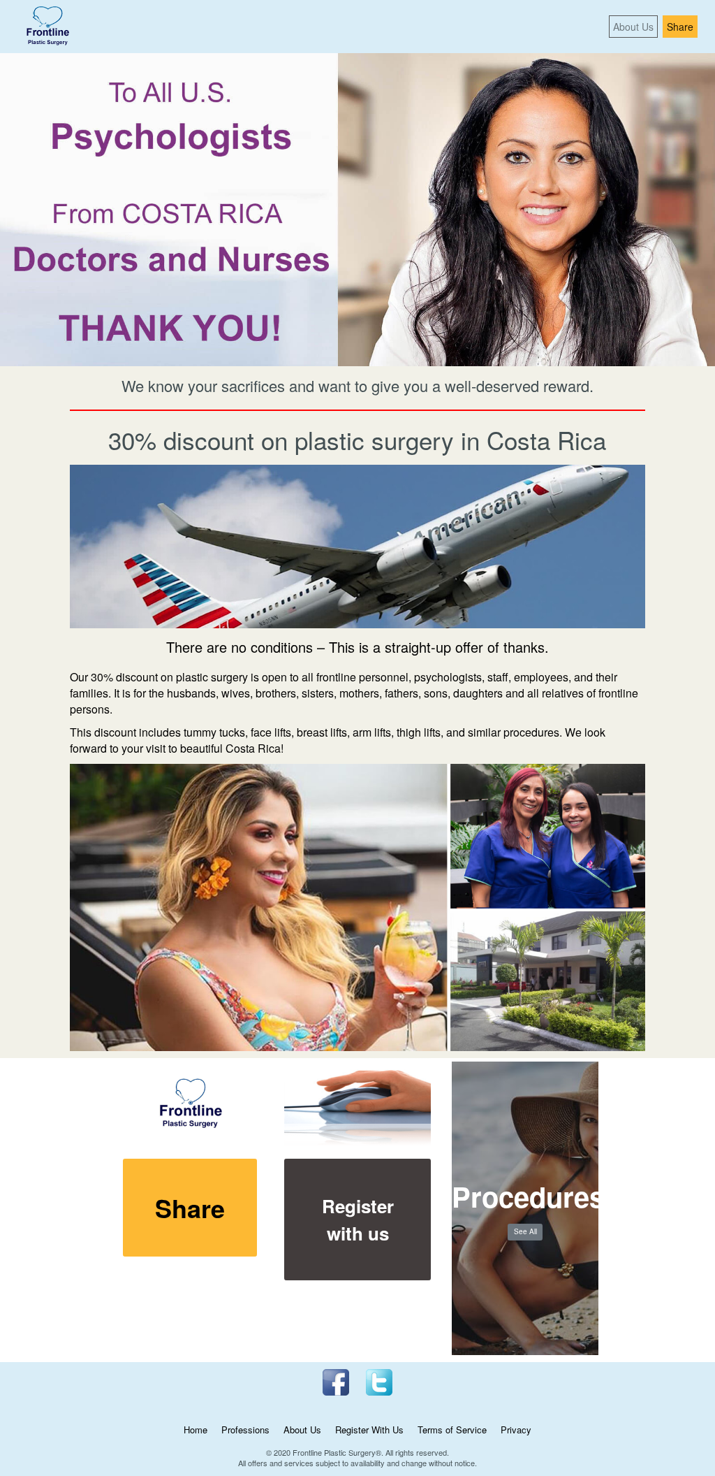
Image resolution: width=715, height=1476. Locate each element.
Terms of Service (452, 1429)
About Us (633, 27)
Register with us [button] (358, 1219)
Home (195, 1429)
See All (525, 1231)
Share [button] (190, 1207)
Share (680, 27)
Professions (245, 1429)
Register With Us (369, 1429)
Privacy (516, 1429)
